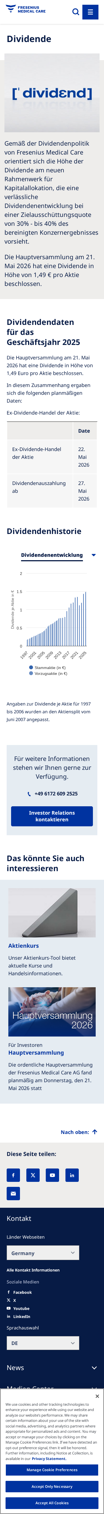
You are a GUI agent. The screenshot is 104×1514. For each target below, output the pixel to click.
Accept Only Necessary (52, 1486)
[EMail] (13, 1193)
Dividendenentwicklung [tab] (52, 555)
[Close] (97, 1396)
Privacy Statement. (49, 1458)
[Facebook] (13, 1175)
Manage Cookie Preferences (52, 1469)
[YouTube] (52, 1175)
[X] (33, 1175)
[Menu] (90, 12)
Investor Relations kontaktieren (52, 816)
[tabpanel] (52, 626)
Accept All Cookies (52, 1502)
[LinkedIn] (72, 1175)
